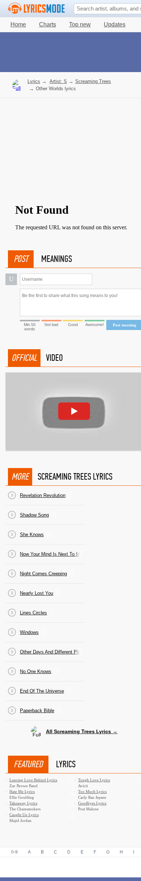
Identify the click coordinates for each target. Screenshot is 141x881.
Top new (80, 24)
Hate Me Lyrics (22, 791)
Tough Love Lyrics (94, 780)
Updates (114, 24)
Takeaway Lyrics (23, 803)
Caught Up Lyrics (24, 815)
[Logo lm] (36, 8)
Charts (47, 24)
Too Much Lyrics (92, 791)
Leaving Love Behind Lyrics (33, 780)
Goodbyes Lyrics (92, 803)
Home (18, 24)
